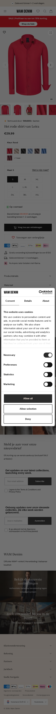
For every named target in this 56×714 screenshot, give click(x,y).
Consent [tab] (10, 301)
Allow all (28, 398)
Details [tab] (28, 301)
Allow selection (28, 408)
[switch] (48, 364)
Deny (28, 419)
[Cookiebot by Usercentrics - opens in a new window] (39, 292)
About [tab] (45, 301)
